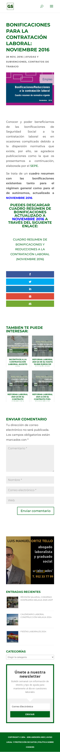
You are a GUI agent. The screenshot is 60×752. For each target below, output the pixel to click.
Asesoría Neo (38, 737)
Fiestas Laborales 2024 (33, 631)
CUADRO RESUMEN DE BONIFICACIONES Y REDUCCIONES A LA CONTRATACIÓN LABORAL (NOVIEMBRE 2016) (30, 249)
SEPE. (34, 166)
